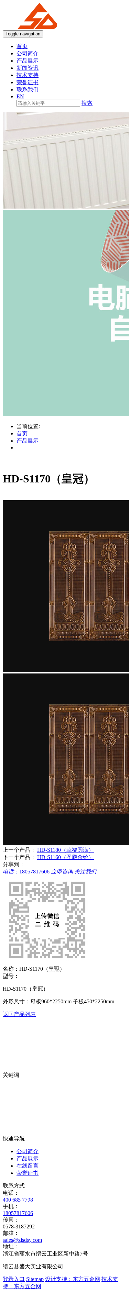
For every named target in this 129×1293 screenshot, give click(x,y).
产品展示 (28, 61)
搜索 (87, 103)
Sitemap (35, 1279)
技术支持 (28, 75)
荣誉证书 (28, 82)
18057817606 (18, 1213)
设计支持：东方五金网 (72, 1279)
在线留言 (28, 1166)
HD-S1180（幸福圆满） (65, 850)
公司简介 (28, 53)
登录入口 (14, 1279)
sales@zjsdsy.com (22, 1240)
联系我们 (28, 89)
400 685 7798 (18, 1200)
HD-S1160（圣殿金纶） (65, 857)
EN (20, 96)
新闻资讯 (28, 68)
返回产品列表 (19, 1014)
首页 (22, 46)
